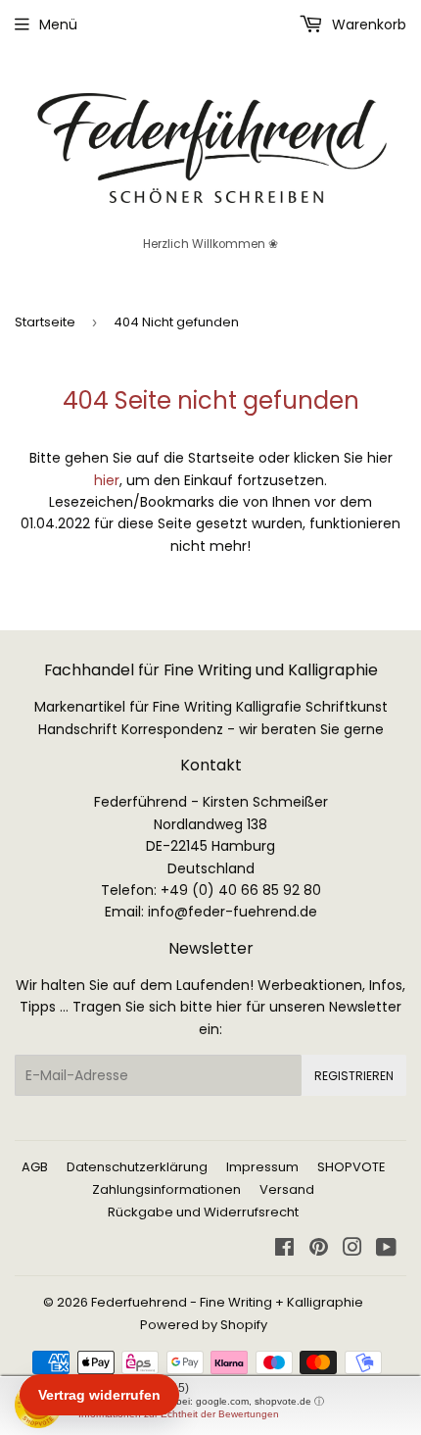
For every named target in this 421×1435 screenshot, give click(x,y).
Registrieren (354, 1075)
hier (106, 480)
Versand (286, 1189)
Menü (58, 24)
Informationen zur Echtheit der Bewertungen (178, 1414)
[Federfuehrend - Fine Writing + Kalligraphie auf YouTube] (386, 1250)
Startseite (45, 322)
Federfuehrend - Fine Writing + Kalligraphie (227, 1302)
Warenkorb (367, 24)
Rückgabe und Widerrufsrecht (203, 1212)
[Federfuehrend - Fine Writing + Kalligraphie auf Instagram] (352, 1250)
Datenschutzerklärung (137, 1167)
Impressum (262, 1167)
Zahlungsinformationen (166, 1189)
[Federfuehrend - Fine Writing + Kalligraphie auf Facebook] (284, 1250)
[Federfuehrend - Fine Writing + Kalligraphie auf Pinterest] (318, 1250)
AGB (35, 1167)
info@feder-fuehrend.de (232, 911)
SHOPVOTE (351, 1167)
